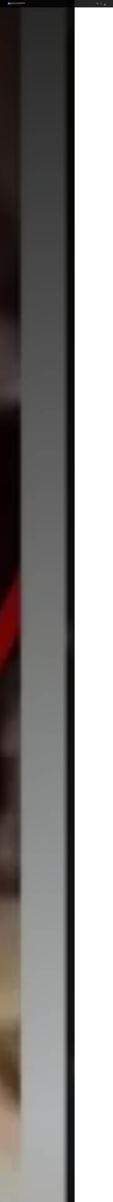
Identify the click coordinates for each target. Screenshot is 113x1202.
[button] (97, 4)
